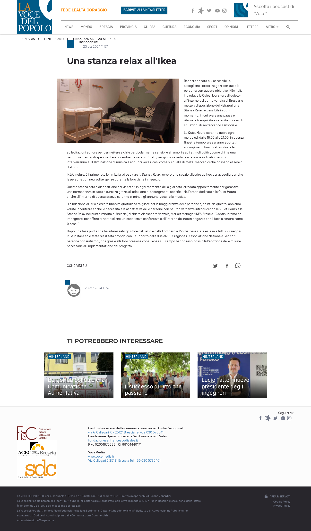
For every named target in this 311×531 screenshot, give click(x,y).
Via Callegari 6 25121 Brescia (108, 461)
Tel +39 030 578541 (149, 432)
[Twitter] (276, 420)
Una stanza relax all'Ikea (94, 39)
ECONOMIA (192, 27)
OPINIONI (231, 27)
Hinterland (54, 39)
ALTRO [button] (271, 27)
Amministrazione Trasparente (35, 520)
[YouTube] (283, 420)
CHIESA (149, 27)
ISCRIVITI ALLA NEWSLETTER (144, 10)
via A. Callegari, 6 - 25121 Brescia (111, 432)
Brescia (28, 39)
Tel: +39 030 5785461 (145, 461)
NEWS (68, 27)
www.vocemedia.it (101, 456)
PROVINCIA (128, 27)
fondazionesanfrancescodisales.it (113, 440)
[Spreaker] (268, 420)
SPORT (212, 27)
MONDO (86, 27)
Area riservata (280, 496)
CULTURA (169, 27)
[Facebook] (261, 420)
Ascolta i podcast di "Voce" (273, 9)
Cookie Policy (281, 501)
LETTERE (252, 27)
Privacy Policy (281, 505)
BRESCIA (106, 27)
